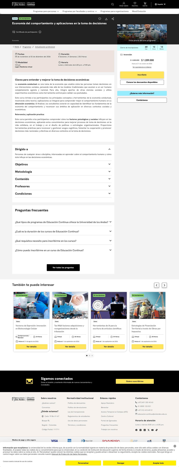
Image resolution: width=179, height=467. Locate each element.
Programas (27, 47)
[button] (112, 19)
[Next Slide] (164, 285)
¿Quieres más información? (142, 93)
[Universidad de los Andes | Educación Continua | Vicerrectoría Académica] (23, 400)
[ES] (160, 4)
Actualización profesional (45, 47)
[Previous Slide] (156, 285)
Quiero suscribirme (134, 381)
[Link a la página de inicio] (16, 46)
